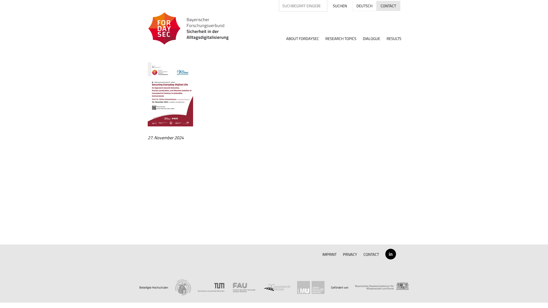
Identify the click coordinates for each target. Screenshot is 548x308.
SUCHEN (340, 6)
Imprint (329, 254)
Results (394, 38)
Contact (371, 254)
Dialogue (371, 38)
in (391, 254)
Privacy (350, 254)
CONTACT (388, 6)
